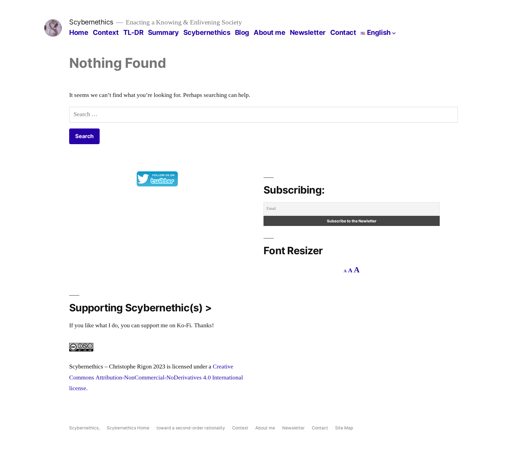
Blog (242, 32)
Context (106, 32)
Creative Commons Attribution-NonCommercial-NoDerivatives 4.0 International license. (156, 377)
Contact (343, 32)
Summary (163, 32)
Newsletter (308, 32)
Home (78, 32)
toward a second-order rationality (190, 428)
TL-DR (133, 32)
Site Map (344, 428)
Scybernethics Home (128, 428)
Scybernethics (91, 22)
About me (269, 32)
